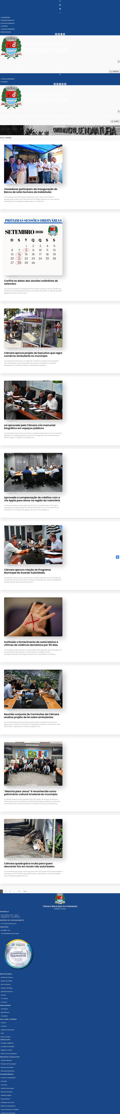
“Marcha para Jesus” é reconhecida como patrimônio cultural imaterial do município (30, 793)
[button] (60, 13)
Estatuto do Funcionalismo (9, 1053)
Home (2, 138)
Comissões (4, 1016)
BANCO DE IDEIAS (6, 32)
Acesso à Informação (7, 1088)
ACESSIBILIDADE (5, 17)
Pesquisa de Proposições (8, 1064)
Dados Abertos (5, 1099)
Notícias (3, 995)
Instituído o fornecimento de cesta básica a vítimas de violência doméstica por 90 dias (31, 643)
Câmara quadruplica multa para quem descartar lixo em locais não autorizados (29, 865)
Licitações (4, 1081)
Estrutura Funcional (6, 1092)
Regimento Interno (6, 1050)
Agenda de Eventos (7, 991)
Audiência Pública (6, 1095)
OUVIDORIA (4, 26)
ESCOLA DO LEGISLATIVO (8, 23)
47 (19, 891)
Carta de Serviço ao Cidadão (10, 1109)
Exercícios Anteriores (7, 1067)
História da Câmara (7, 977)
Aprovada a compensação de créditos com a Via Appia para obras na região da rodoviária (32, 499)
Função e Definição (6, 988)
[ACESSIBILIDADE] (0, 17)
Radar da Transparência (8, 1106)
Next (25, 891)
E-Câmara (71, 66)
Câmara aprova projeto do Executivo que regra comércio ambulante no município (33, 354)
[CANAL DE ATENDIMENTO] (0, 29)
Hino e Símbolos (6, 984)
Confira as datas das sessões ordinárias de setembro (31, 282)
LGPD (2, 1033)
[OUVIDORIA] (0, 26)
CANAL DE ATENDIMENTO (8, 29)
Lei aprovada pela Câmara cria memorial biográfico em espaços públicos (29, 426)
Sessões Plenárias (6, 1060)
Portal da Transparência (8, 1078)
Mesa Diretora (5, 1012)
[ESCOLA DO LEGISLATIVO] (0, 23)
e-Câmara (4, 1002)
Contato (3, 1023)
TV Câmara (4, 998)
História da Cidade (6, 981)
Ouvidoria (4, 1026)
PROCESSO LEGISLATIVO (7, 20)
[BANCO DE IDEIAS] (0, 32)
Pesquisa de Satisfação (8, 1113)
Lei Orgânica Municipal (7, 1046)
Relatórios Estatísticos (7, 1071)
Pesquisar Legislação (7, 1043)
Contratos (4, 1085)
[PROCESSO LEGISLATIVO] (0, 20)
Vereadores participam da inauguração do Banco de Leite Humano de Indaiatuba (30, 190)
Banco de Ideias (6, 1037)
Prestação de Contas (7, 1102)
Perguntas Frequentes (7, 1030)
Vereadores (4, 1009)
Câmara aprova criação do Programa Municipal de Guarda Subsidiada (27, 571)
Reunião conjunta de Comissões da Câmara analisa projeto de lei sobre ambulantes (31, 716)
